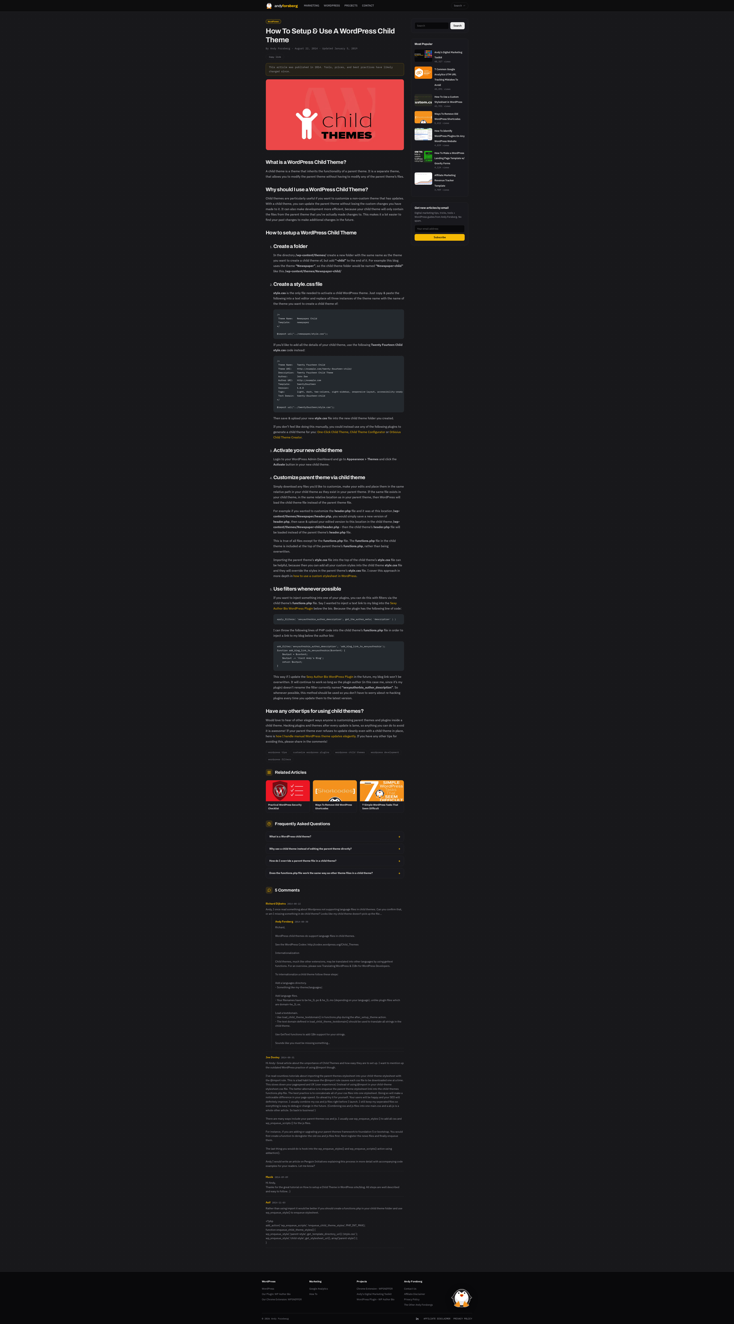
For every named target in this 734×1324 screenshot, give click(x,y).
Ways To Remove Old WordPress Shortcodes (333, 806)
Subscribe (440, 237)
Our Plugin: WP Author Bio (276, 1294)
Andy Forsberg (284, 921)
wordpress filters (279, 759)
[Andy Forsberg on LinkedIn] (417, 1318)
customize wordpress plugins (311, 752)
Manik (269, 1177)
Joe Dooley (272, 1057)
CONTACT (368, 5)
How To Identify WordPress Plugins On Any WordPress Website (449, 136)
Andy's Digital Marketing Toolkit (374, 1294)
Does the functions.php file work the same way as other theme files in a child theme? (321, 873)
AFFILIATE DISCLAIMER (437, 1318)
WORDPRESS (332, 5)
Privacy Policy (411, 1299)
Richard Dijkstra (276, 903)
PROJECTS (350, 5)
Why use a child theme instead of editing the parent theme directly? (310, 848)
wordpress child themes (350, 752)
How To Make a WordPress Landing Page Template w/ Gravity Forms (449, 158)
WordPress (273, 21)
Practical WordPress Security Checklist (285, 806)
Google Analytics (318, 1288)
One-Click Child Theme (332, 432)
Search (459, 5)
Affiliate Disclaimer (414, 1294)
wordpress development (385, 752)
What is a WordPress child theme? (290, 836)
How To (313, 1294)
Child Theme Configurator (367, 432)
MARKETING (311, 5)
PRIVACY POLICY (462, 1318)
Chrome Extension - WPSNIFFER (375, 1288)
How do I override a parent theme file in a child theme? (302, 860)
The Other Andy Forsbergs (418, 1304)
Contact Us (410, 1288)
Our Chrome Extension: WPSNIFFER (282, 1299)
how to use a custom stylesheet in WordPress (324, 576)
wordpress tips (277, 752)
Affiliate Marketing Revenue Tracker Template (445, 180)
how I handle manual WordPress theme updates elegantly (316, 736)
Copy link (275, 56)
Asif (268, 1202)
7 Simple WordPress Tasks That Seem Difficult (380, 806)
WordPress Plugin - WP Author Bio (375, 1299)
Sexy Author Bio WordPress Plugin (329, 677)
